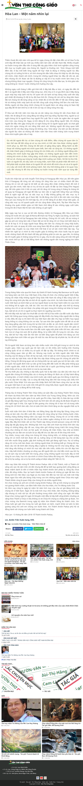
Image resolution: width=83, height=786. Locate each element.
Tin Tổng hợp (36, 782)
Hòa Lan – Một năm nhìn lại (66, 581)
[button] (81, 5)
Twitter (29, 529)
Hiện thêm (75, 541)
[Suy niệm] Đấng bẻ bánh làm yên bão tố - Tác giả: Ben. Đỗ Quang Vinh (61, 755)
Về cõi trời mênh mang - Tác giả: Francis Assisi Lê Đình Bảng (20, 755)
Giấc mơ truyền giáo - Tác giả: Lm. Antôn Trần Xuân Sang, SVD (42, 559)
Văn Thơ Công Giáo (11, 645)
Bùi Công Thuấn (9, 660)
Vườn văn (45, 782)
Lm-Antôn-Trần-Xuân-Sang (21, 524)
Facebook (19, 529)
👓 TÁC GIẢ (46, 691)
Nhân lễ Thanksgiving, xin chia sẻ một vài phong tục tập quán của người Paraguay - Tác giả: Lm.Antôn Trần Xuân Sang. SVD (15, 560)
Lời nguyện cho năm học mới (22, 615)
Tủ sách (22, 782)
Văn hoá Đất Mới (10, 638)
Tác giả (28, 782)
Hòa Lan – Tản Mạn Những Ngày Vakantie (14, 582)
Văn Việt (6, 631)
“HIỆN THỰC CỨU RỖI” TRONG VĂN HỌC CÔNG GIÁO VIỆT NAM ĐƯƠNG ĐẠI (27, 640)
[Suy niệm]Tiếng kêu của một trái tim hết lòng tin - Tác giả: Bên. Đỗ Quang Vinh (61, 724)
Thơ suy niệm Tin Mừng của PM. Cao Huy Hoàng (18, 655)
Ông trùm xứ (16, 596)
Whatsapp (39, 529)
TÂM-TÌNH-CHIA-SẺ (38, 524)
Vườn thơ (52, 782)
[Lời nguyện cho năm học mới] (6, 618)
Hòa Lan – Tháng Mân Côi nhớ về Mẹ (67, 559)
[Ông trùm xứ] (6, 599)
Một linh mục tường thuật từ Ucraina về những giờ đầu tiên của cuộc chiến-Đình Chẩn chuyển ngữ (44, 607)
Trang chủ (59, 782)
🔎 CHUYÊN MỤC (8, 691)
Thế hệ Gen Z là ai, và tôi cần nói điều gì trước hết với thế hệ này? (24, 633)
